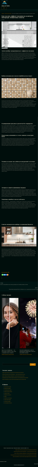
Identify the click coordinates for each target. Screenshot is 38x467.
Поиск (3, 362)
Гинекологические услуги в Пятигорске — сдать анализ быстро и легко (13, 374)
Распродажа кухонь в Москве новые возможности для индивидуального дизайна (15, 377)
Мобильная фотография (8, 391)
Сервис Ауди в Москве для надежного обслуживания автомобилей (13, 372)
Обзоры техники (7, 393)
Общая (5, 396)
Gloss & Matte (6, 6)
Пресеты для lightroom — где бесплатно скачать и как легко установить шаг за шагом (9, 351)
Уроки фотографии (7, 401)
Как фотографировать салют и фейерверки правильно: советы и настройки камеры (27, 351)
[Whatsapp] (2, 275)
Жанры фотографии (7, 388)
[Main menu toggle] (4, 8)
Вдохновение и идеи (7, 386)
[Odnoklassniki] (8, 275)
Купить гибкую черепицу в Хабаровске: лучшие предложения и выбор (25, 453)
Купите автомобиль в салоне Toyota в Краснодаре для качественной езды (14, 379)
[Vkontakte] (6, 275)
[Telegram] (4, 275)
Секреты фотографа (8, 354)
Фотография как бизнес (8, 402)
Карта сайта (36, 463)
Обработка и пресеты (7, 394)
